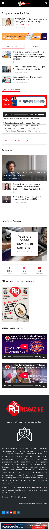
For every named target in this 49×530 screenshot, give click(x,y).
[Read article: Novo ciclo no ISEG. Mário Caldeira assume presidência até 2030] (6, 199)
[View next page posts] (26, 207)
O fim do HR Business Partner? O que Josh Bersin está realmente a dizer (29, 68)
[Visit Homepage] (24, 3)
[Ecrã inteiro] (44, 357)
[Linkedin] (18, 512)
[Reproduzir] (6, 115)
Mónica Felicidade (24, 24)
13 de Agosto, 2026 (11, 178)
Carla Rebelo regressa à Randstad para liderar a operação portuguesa (24, 173)
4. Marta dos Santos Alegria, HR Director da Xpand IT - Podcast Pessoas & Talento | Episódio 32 (22, 131)
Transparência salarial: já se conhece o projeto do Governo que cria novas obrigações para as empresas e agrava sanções (29, 55)
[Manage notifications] (44, 526)
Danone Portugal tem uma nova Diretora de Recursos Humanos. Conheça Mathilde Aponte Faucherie (28, 186)
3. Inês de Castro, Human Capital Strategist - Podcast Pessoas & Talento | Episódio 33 (22, 128)
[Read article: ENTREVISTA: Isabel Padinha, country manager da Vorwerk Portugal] (8, 22)
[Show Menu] (3, 3)
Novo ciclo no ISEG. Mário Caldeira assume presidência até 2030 (27, 198)
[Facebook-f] (7, 512)
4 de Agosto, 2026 (20, 192)
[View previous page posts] (22, 207)
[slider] (41, 114)
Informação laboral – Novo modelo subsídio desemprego (27, 78)
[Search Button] (46, 3)
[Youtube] (11, 512)
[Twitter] (3, 512)
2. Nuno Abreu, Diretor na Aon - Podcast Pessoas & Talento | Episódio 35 (22, 126)
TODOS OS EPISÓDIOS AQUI (16, 141)
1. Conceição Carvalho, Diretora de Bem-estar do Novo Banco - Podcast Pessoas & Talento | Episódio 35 (22, 123)
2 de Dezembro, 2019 (23, 27)
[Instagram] (14, 512)
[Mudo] (36, 115)
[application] (24, 114)
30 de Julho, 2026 (20, 202)
